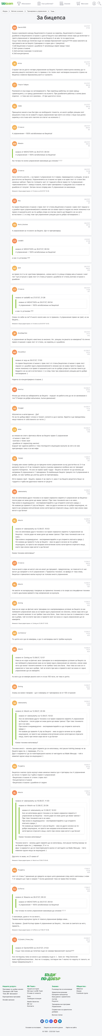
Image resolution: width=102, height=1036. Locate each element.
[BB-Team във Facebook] (42, 1021)
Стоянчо (21, 127)
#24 (88, 651)
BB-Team (31, 986)
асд (19, 201)
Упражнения (56, 1006)
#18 (88, 494)
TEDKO (20, 458)
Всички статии (57, 1015)
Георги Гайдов (23, 85)
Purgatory (21, 766)
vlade (20, 106)
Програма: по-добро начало (13, 989)
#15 (88, 410)
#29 (88, 872)
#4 (89, 130)
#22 (88, 605)
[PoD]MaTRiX (22, 333)
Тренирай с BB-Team (10, 991)
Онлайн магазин (8, 1000)
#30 (88, 891)
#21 (88, 586)
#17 (89, 461)
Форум (5, 11)
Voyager (21, 408)
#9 (89, 243)
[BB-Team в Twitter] (46, 1021)
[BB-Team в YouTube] (55, 1021)
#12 (88, 336)
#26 (88, 705)
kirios (20, 63)
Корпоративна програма (11, 997)
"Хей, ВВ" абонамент (10, 994)
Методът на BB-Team (35, 991)
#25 (88, 689)
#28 (88, 795)
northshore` (22, 633)
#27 (88, 768)
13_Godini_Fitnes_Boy (25, 939)
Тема (52, 11)
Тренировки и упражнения (37, 11)
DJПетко (21, 889)
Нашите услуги (9, 986)
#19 (88, 523)
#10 (88, 270)
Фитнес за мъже (17, 11)
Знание (55, 986)
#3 (89, 108)
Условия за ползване (33, 1027)
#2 (89, 87)
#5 (89, 146)
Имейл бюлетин (33, 1002)
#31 (88, 942)
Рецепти (55, 1001)
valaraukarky (22, 491)
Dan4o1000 (22, 27)
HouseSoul (22, 352)
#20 (88, 565)
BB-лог (29, 1004)
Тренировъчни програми (61, 1004)
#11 (89, 291)
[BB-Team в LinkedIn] (60, 1021)
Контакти (30, 1006)
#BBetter (79, 989)
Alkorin (20, 520)
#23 (88, 635)
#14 (88, 392)
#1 (89, 66)
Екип (29, 996)
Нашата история (33, 989)
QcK (19, 268)
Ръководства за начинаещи (62, 989)
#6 (89, 173)
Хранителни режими (59, 992)
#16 (88, 432)
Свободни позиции (34, 998)
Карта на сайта (71, 1027)
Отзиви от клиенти (34, 993)
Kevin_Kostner (23, 224)
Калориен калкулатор (60, 994)
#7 (89, 203)
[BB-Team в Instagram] (51, 1021)
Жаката (20, 143)
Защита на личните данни (53, 1027)
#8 (89, 227)
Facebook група (82, 993)
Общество (80, 986)
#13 (88, 354)
